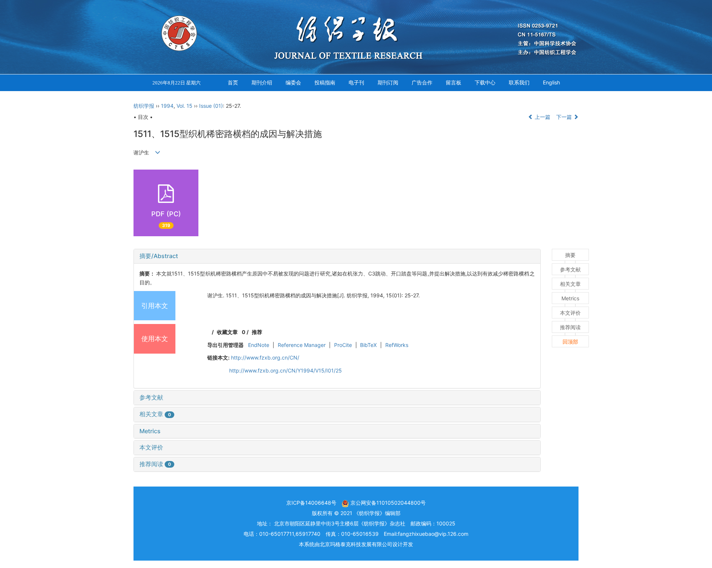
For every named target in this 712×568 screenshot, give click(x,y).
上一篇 (541, 117)
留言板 (453, 82)
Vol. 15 (184, 106)
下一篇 (564, 117)
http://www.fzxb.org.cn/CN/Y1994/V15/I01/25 (285, 370)
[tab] (337, 256)
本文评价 (151, 447)
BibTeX (368, 345)
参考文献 (151, 397)
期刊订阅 (388, 82)
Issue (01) (211, 106)
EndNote (258, 345)
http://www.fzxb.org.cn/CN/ (265, 357)
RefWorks (396, 345)
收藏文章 (227, 332)
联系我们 (519, 82)
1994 (167, 106)
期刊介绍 (261, 82)
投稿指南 (324, 82)
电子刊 (356, 82)
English (551, 82)
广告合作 (422, 82)
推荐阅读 (155, 464)
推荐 (257, 332)
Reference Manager (302, 345)
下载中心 (485, 82)
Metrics (150, 431)
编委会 (293, 82)
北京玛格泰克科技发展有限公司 (356, 544)
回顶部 (570, 341)
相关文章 (155, 414)
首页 (233, 82)
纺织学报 (144, 106)
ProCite (343, 345)
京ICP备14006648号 (311, 502)
